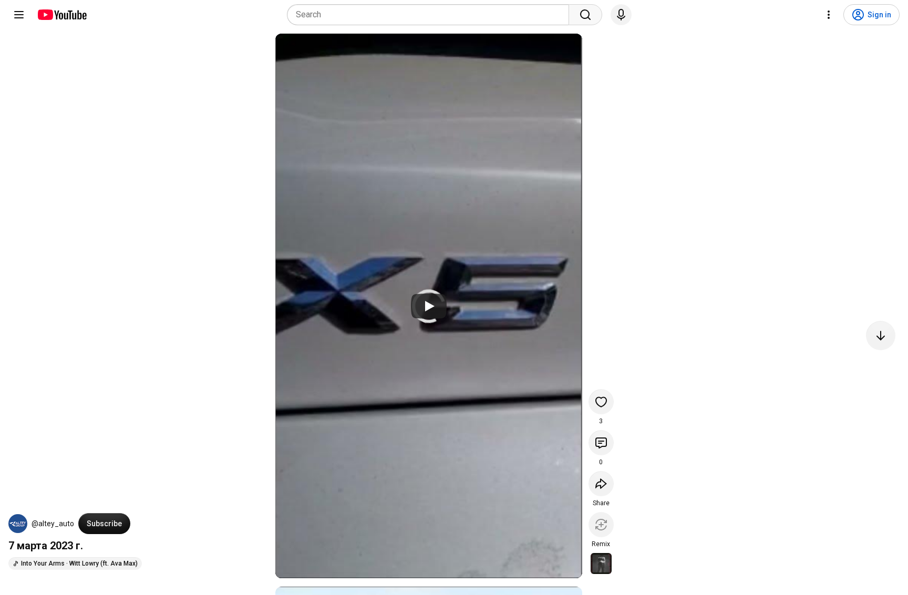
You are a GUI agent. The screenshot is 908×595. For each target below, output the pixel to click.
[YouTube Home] (61, 14)
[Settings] (828, 14)
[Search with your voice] (621, 14)
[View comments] (601, 442)
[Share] (601, 483)
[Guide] (19, 14)
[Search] (585, 14)
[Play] (429, 306)
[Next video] (880, 335)
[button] (17, 523)
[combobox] (431, 14)
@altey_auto (53, 523)
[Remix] (601, 524)
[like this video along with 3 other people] (601, 401)
